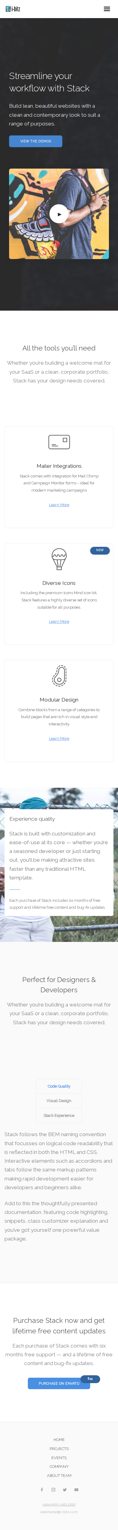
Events (59, 1458)
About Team (59, 1475)
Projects (59, 1448)
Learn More (59, 504)
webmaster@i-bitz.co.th (59, 1512)
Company (59, 1466)
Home (59, 1439)
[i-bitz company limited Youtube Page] (76, 1490)
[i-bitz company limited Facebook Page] (42, 1490)
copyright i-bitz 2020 (59, 1504)
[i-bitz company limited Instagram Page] (53, 1490)
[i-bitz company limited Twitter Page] (65, 1490)
